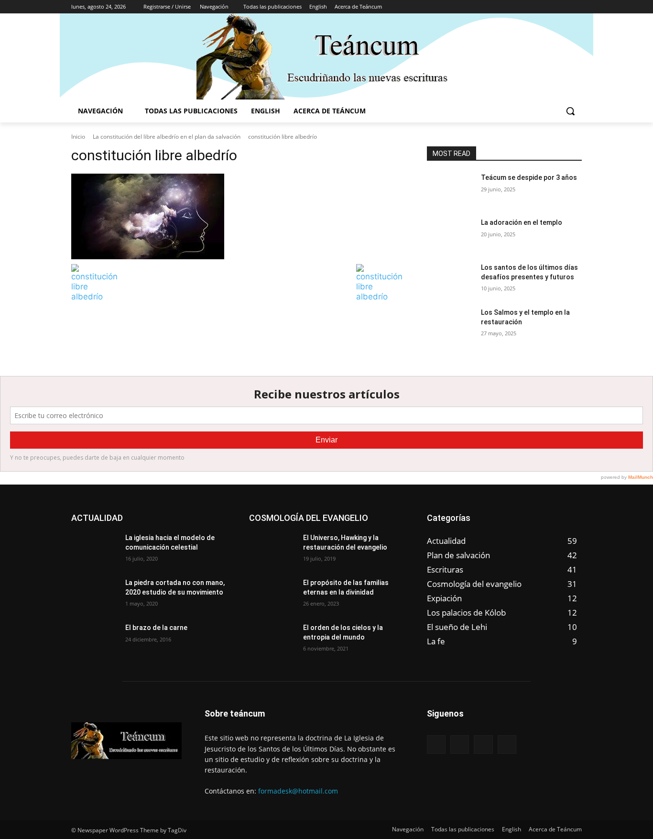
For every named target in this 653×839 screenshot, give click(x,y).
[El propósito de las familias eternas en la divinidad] (272, 594)
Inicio (78, 136)
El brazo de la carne (156, 627)
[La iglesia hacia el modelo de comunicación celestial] (94, 549)
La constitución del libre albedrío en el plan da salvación (166, 136)
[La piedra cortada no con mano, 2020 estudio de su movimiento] (94, 594)
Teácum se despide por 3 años (529, 177)
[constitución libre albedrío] (237, 216)
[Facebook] (536, 6)
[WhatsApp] (576, 6)
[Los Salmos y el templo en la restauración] (450, 324)
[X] (562, 6)
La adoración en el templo (521, 222)
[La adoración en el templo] (450, 234)
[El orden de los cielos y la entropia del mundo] (272, 639)
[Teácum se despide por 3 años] (450, 189)
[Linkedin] (549, 6)
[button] (570, 110)
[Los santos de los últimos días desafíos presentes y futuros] (450, 279)
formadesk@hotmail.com (298, 790)
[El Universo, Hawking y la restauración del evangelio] (272, 549)
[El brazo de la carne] (94, 639)
